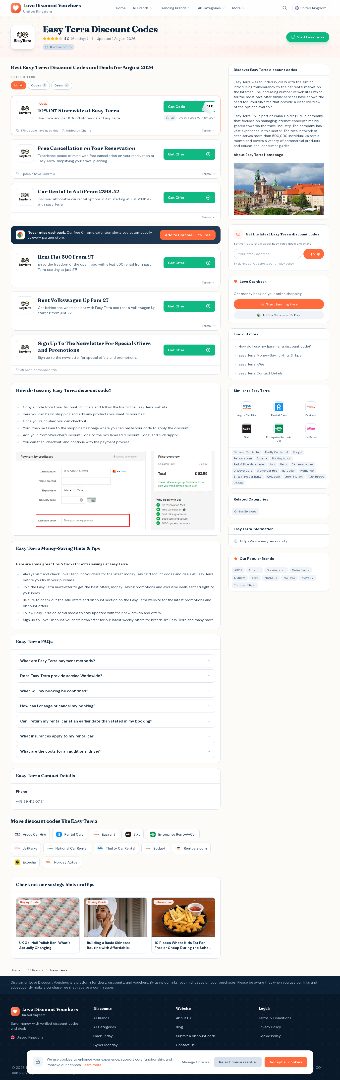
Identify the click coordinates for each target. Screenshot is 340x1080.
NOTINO (289, 578)
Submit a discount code (196, 1036)
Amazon (254, 570)
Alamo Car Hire (267, 470)
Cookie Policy (270, 1036)
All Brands (141, 8)
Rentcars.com (243, 458)
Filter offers (23, 77)
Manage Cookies (195, 1062)
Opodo (238, 483)
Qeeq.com (273, 476)
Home (121, 8)
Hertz (283, 464)
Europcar (288, 470)
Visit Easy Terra (310, 37)
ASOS (238, 570)
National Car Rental (247, 452)
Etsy (255, 578)
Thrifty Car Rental (276, 452)
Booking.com (276, 570)
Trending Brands (173, 8)
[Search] (284, 7)
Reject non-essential (238, 1062)
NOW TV (308, 578)
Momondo (307, 470)
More (236, 8)
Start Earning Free (282, 304)
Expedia (262, 458)
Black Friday (103, 1036)
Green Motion (294, 476)
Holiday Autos (281, 458)
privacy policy (284, 263)
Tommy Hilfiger (245, 585)
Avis (272, 464)
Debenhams (300, 570)
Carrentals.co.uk (302, 464)
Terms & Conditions (275, 1018)
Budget (297, 452)
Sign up (313, 254)
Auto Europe (316, 476)
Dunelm (239, 578)
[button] (18, 85)
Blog (179, 1027)
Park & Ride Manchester (249, 464)
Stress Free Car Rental (248, 476)
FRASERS (271, 578)
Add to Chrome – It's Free (188, 235)
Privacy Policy (270, 1027)
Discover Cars (243, 470)
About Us (183, 1018)
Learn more (92, 1065)
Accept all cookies (286, 1062)
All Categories (209, 8)
